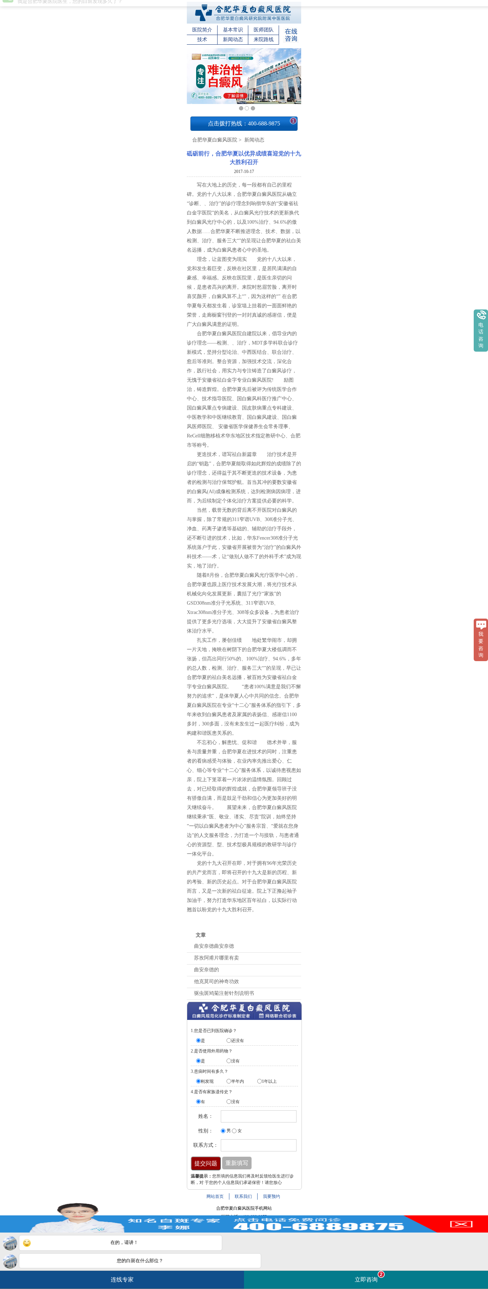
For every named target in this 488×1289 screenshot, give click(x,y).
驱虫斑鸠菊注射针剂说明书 (224, 993)
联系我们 (243, 1196)
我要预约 (271, 1196)
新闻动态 (233, 39)
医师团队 (264, 30)
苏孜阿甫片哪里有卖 (216, 958)
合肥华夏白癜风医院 (214, 140)
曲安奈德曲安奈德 (214, 946)
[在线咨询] (291, 41)
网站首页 (215, 1196)
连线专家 (122, 1279)
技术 (202, 39)
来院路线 (264, 39)
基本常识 (233, 30)
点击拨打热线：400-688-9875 (251, 122)
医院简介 (202, 30)
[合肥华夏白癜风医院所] (244, 22)
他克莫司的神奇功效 (216, 981)
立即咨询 (369, 1277)
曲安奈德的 (206, 969)
